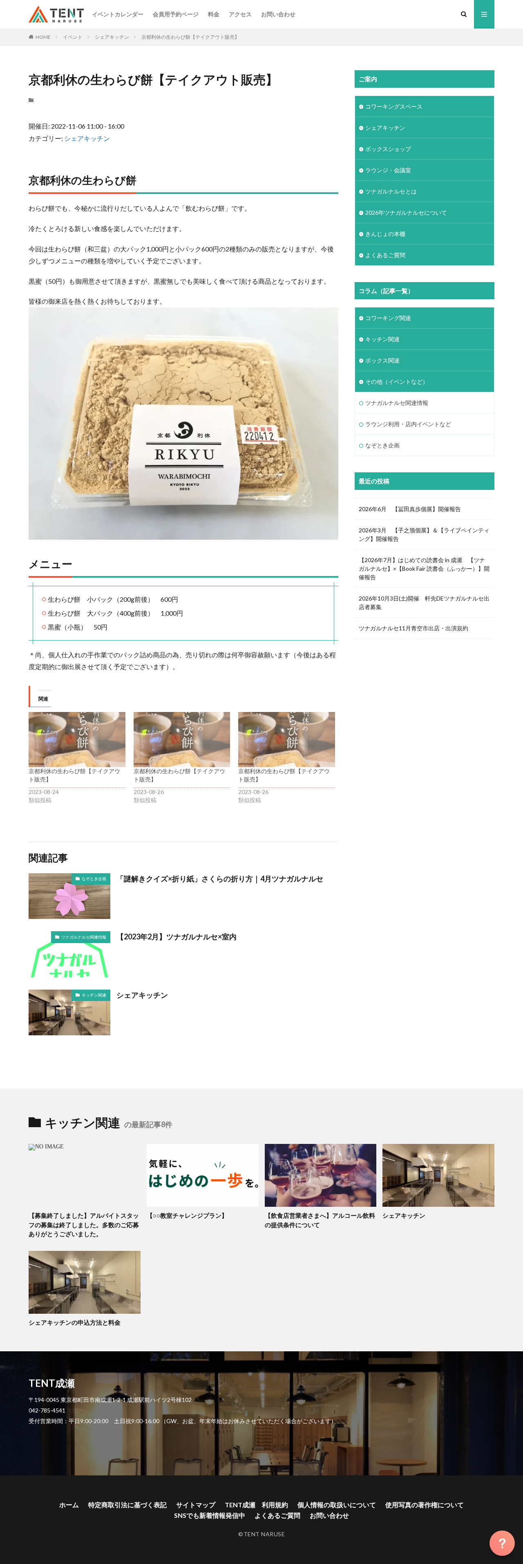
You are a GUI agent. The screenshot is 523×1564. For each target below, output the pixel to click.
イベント (73, 37)
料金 (213, 14)
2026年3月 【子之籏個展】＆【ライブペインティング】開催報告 (424, 534)
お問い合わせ (278, 14)
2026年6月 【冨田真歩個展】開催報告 (410, 508)
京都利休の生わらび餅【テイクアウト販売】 (190, 37)
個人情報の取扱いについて (336, 1504)
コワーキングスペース (393, 106)
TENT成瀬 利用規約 (256, 1504)
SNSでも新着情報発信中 (209, 1515)
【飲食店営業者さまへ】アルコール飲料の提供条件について (320, 1220)
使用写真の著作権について (424, 1504)
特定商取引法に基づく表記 (127, 1504)
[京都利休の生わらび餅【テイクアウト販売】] (77, 739)
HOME (43, 37)
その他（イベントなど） (396, 381)
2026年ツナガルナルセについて (406, 212)
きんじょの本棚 (385, 233)
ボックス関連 (382, 360)
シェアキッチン (112, 37)
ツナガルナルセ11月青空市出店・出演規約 (413, 628)
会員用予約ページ (176, 14)
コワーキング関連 (388, 317)
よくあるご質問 (385, 254)
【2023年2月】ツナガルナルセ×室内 (176, 936)
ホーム (69, 1504)
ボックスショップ (388, 148)
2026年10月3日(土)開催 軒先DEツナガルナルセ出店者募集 (424, 602)
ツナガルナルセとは (391, 191)
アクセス (240, 14)
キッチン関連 (94, 994)
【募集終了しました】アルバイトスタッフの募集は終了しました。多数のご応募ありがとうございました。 (84, 1224)
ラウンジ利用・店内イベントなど (408, 423)
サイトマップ (195, 1504)
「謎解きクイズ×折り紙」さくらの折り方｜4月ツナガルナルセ (219, 878)
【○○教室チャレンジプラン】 (187, 1215)
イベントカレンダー (117, 14)
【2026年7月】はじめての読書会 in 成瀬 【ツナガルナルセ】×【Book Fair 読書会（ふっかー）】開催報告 (424, 568)
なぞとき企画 (94, 878)
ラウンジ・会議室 (388, 170)
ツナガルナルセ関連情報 (83, 936)
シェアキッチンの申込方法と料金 (75, 1322)
